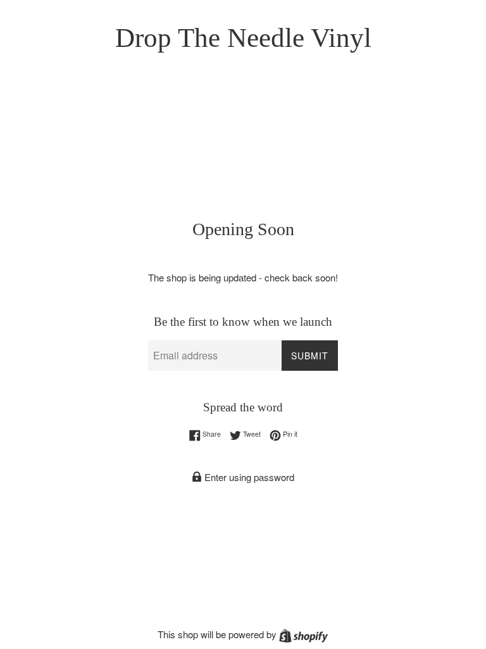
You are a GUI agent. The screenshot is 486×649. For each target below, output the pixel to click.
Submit (309, 355)
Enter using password (248, 477)
